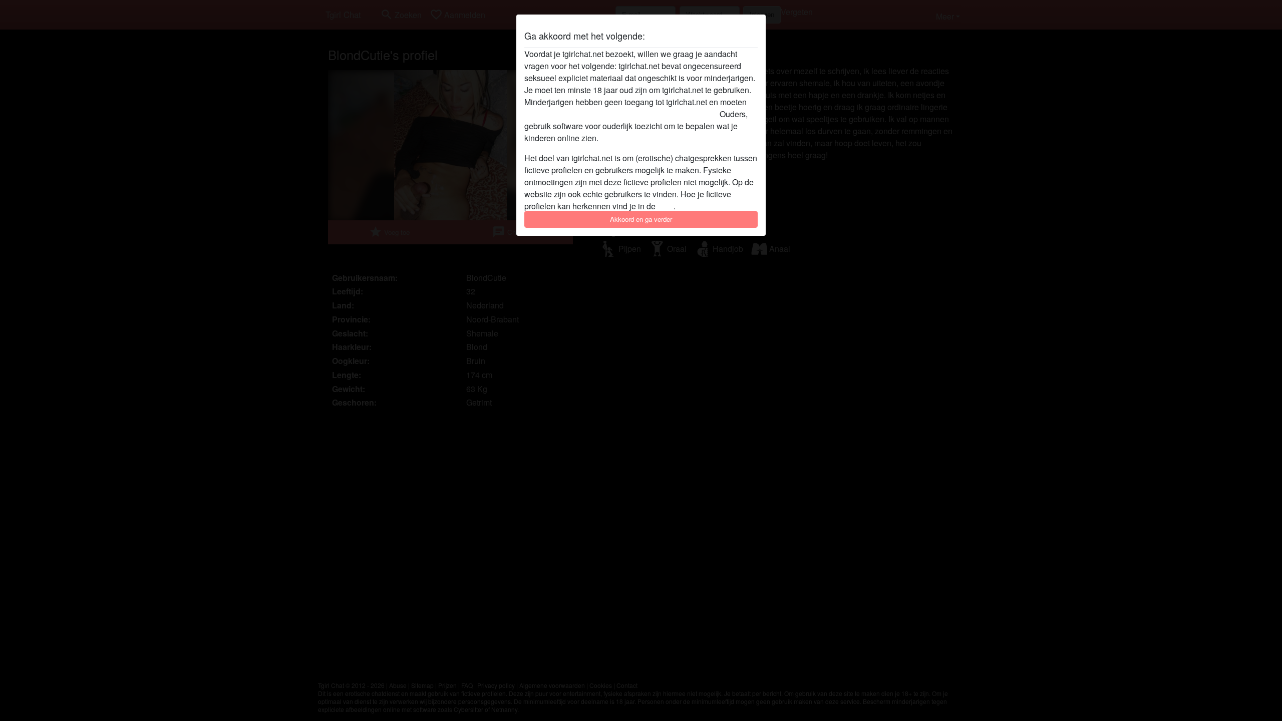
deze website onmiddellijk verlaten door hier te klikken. (621, 114)
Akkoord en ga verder (641, 219)
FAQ (666, 206)
